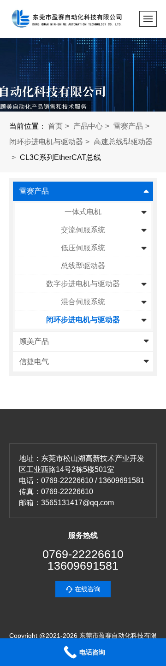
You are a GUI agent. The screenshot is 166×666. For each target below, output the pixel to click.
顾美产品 (34, 341)
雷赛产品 (128, 126)
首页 (55, 126)
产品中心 (88, 126)
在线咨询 (88, 589)
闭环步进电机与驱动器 (46, 142)
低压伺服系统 (83, 248)
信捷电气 (34, 361)
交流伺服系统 (83, 230)
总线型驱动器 (83, 266)
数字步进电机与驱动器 (83, 284)
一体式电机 (83, 212)
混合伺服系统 (83, 302)
